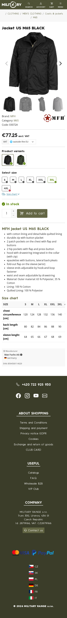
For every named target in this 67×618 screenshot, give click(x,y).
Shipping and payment (33, 428)
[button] (41, 5)
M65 (16, 120)
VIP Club (33, 488)
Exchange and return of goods (33, 444)
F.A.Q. (33, 478)
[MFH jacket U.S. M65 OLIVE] (20, 160)
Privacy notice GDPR (33, 433)
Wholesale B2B (33, 483)
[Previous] (6, 63)
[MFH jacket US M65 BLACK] (7, 160)
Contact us (35, 530)
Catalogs (33, 472)
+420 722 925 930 (36, 384)
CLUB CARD (33, 449)
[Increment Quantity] (13, 211)
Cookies (33, 438)
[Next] (60, 63)
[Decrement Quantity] (13, 215)
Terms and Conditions (33, 422)
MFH (13, 116)
